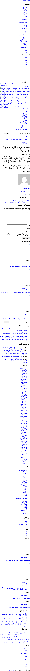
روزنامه (17, 636)
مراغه (16, 639)
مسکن (8, 639)
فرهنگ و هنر (24, 41)
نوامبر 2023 (24, 417)
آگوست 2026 (23, 368)
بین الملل (24, 19)
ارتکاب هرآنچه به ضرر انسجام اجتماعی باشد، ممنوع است (15, 318)
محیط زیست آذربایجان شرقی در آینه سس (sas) (18, 560)
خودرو (3, 634)
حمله (6, 634)
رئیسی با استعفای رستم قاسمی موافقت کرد (17, 202)
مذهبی (25, 48)
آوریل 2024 (24, 410)
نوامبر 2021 (24, 453)
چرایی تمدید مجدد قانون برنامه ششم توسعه (19, 607)
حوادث (25, 25)
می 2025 (24, 391)
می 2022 (24, 444)
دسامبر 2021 (23, 451)
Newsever (11, 670)
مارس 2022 (24, 447)
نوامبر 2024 (24, 399)
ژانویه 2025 (24, 397)
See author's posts (25, 191)
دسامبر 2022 (23, 433)
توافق (16, 634)
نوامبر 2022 (24, 435)
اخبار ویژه (24, 13)
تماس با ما (24, 58)
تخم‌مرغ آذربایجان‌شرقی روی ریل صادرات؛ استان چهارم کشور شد (14, 94)
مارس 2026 (24, 376)
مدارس (19, 639)
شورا (5, 637)
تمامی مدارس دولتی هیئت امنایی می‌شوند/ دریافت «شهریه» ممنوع (13, 106)
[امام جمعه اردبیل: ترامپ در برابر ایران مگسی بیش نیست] (18, 283)
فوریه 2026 (24, 377)
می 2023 (24, 426)
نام (29, 225)
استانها (25, 16)
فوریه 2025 (24, 395)
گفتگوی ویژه (23, 47)
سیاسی (25, 37)
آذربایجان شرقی (23, 7)
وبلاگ (25, 60)
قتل (26, 639)
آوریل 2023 (24, 428)
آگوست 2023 (23, 422)
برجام (10, 632)
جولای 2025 (24, 388)
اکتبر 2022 (24, 436)
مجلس (23, 639)
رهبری (22, 637)
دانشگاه (25, 29)
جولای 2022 (24, 441)
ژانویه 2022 (24, 450)
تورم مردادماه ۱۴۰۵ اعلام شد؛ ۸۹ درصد (20, 266)
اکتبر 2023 (24, 419)
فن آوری (25, 43)
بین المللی (24, 116)
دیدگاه (28, 212)
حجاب (9, 634)
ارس (21, 632)
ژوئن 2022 (24, 442)
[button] (26, 108)
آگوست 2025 (23, 386)
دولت (29, 637)
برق (8, 632)
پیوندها (25, 57)
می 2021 (24, 462)
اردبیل (25, 14)
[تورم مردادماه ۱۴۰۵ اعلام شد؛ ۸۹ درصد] (18, 259)
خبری (25, 26)
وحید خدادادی (26, 188)
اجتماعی (25, 10)
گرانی (8, 642)
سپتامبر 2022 (23, 438)
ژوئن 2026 (24, 371)
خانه (26, 111)
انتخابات (13, 632)
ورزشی (25, 50)
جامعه (25, 23)
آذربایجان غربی (23, 9)
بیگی (29, 634)
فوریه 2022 (24, 448)
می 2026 (24, 373)
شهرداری (8, 637)
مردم (14, 639)
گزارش (25, 44)
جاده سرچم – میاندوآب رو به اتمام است (13, 350)
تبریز (26, 634)
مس (12, 639)
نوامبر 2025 (24, 382)
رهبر (26, 31)
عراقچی (1, 637)
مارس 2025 (24, 394)
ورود (26, 521)
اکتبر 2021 (24, 454)
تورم (14, 634)
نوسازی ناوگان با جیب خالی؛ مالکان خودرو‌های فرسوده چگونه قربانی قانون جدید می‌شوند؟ (16, 353)
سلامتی (25, 34)
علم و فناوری (23, 40)
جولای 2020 (24, 463)
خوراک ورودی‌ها (23, 522)
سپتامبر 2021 (23, 456)
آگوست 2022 (23, 439)
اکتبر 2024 (24, 401)
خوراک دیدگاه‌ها (23, 524)
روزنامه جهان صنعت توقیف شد (20, 200)
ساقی (12, 637)
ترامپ (23, 634)
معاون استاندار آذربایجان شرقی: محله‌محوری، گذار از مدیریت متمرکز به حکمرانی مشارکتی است (13, 100)
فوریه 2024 (24, 413)
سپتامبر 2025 (23, 385)
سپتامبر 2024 (23, 402)
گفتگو (25, 46)
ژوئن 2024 (24, 407)
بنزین (5, 632)
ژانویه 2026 (24, 379)
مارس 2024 (24, 411)
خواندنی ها (24, 28)
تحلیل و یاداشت (23, 22)
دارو (1, 634)
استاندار (18, 633)
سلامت (25, 32)
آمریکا (24, 632)
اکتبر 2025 (24, 383)
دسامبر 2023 (23, 416)
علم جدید (24, 38)
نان (6, 639)
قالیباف (28, 639)
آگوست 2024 (23, 404)
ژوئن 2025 (24, 389)
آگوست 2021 (23, 457)
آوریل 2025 (24, 392)
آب (29, 632)
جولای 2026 (24, 370)
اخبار (25, 12)
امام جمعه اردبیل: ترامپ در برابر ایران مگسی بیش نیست (15, 292)
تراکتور (20, 634)
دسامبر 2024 (23, 398)
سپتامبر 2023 (23, 420)
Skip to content (26, 0)
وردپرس (25, 525)
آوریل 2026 (24, 374)
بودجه (3, 632)
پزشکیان (20, 642)
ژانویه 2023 (24, 432)
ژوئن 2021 (24, 460)
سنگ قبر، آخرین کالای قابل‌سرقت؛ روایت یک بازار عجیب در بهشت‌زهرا (14, 87)
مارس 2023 (24, 429)
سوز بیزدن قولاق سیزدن (21, 35)
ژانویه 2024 (24, 414)
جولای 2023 (24, 423)
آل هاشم (26, 632)
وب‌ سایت (27, 231)
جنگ (11, 634)
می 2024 (24, 408)
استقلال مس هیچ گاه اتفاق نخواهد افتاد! (20, 598)
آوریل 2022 (24, 445)
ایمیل (28, 228)
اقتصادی (25, 17)
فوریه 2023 (24, 431)
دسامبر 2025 (23, 380)
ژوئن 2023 (24, 425)
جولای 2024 (24, 405)
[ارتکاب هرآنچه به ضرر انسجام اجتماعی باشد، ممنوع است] (18, 310)
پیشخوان (25, 20)
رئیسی (25, 637)
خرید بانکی (24, 194)
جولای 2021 (24, 459)
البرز (22, 126)
